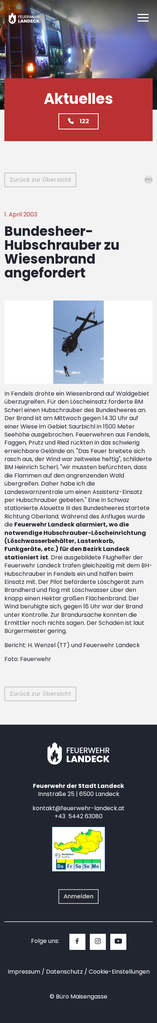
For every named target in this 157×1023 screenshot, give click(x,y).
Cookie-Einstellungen (119, 971)
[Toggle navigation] (143, 18)
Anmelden (78, 896)
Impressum (24, 971)
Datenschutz (64, 971)
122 (84, 121)
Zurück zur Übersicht (40, 179)
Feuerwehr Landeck (30, 18)
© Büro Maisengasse (78, 996)
